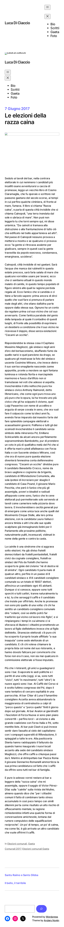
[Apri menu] (47, 7)
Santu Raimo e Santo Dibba (21, 875)
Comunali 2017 (13, 848)
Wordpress (52, 916)
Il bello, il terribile (15, 883)
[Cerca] (41, 909)
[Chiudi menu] (47, 16)
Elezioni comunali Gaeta (35, 848)
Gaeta (31, 843)
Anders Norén (51, 920)
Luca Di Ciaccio (17, 23)
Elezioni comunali (17, 843)
